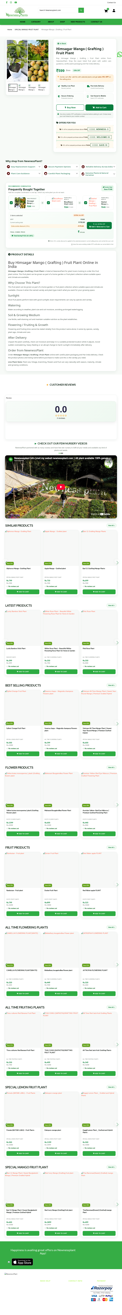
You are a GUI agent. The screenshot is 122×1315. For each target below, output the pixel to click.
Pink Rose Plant (88, 648)
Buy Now (71, 107)
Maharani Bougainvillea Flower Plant (58, 810)
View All (111, 525)
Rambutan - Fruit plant (14, 890)
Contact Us (111, 2)
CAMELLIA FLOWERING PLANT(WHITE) (21, 970)
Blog (36, 1298)
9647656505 (68, 1306)
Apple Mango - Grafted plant (55, 568)
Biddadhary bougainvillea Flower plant (58, 970)
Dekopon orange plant (53, 1130)
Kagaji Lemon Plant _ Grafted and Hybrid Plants (98, 1131)
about (51, 22)
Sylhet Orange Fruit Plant (15, 728)
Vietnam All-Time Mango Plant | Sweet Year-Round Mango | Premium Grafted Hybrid (97, 730)
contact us (96, 22)
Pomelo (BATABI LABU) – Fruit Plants (20, 1130)
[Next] (116, 561)
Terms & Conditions (42, 1286)
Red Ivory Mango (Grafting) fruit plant (59, 1210)
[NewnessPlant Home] (16, 12)
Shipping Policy (40, 1306)
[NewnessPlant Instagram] (9, 1294)
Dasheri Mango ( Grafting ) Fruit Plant (106, 203)
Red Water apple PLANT (92, 890)
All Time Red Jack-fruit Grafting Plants (97, 1050)
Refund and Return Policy (44, 1309)
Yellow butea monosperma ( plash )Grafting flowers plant (22, 811)
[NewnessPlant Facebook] (5, 1294)
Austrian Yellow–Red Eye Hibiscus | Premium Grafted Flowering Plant (96, 811)
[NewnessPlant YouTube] (13, 1294)
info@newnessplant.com (73, 1310)
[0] (106, 11)
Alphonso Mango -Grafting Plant (18, 568)
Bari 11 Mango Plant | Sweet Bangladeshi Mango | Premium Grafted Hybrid (21, 1211)
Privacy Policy (39, 1290)
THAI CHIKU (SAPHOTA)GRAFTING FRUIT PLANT (58, 1051)
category (36, 22)
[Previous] (5, 561)
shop (62, 22)
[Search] (81, 10)
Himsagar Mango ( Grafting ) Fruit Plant (32, 202)
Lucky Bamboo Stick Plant (15, 648)
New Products (78, 22)
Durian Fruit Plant (51, 890)
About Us (37, 1294)
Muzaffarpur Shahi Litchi (68, 203)
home (22, 22)
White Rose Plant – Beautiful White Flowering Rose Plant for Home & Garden (60, 649)
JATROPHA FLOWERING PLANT (95, 970)
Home (9, 29)
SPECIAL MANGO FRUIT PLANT (27, 29)
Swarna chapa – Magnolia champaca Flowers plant (61, 729)
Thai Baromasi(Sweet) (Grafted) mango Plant (97, 1211)
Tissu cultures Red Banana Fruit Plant (20, 1050)
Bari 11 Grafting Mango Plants (94, 568)
